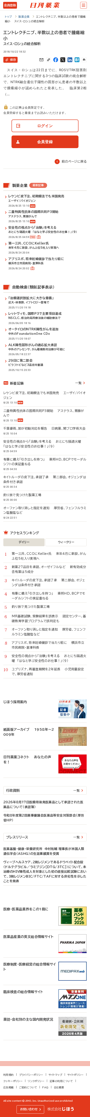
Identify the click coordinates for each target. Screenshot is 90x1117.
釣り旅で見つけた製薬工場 (24, 495)
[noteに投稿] (84, 59)
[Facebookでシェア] (55, 59)
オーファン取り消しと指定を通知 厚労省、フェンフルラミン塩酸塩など (44, 510)
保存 (13, 59)
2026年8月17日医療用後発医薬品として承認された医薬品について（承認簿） (43, 805)
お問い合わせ (29, 1109)
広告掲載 (8, 1087)
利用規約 (8, 1074)
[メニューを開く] (83, 5)
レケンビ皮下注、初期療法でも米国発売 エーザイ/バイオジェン (44, 395)
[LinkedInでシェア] (69, 59)
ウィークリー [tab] (66, 542)
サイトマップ (55, 1074)
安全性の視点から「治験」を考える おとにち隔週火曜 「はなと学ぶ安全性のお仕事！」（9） (43, 444)
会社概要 (59, 1087)
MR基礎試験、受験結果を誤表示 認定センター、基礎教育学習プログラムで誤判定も (49, 619)
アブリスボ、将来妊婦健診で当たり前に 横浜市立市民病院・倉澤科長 (48, 645)
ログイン (45, 126)
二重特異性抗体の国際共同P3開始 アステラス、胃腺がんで (43, 413)
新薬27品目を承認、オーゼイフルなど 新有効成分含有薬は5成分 (49, 569)
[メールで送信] (41, 59)
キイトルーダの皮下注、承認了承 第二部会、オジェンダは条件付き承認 (44, 479)
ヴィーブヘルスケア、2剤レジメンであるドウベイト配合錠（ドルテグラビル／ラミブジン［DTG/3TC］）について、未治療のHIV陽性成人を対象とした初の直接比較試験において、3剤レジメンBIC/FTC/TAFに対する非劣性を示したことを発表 (45, 872)
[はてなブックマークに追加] (77, 59)
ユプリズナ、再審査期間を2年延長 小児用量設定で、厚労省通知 (48, 672)
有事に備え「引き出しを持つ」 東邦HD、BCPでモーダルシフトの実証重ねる (44, 462)
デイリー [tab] (24, 542)
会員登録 (10, 5)
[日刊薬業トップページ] (45, 5)
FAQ (45, 1087)
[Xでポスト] (62, 59)
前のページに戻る (74, 161)
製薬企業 (24, 16)
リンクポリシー (36, 1081)
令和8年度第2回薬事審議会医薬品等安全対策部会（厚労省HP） (43, 818)
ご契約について (28, 1087)
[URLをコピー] (48, 59)
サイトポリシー (75, 1074)
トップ (8, 16)
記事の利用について (61, 1081)
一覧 (78, 383)
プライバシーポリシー (31, 1074)
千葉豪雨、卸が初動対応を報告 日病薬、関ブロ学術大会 (44, 428)
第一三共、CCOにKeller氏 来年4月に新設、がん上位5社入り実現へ (49, 556)
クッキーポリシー (13, 1081)
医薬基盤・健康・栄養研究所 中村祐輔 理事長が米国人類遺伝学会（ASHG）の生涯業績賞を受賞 (43, 851)
